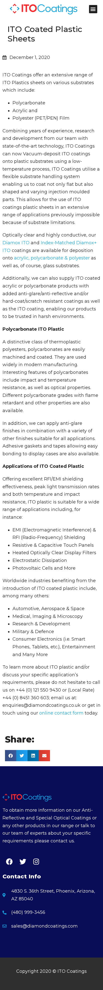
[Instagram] (36, 861)
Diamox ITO (16, 243)
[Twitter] (23, 861)
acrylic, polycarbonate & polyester (52, 258)
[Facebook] (9, 861)
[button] (93, 9)
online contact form (61, 713)
